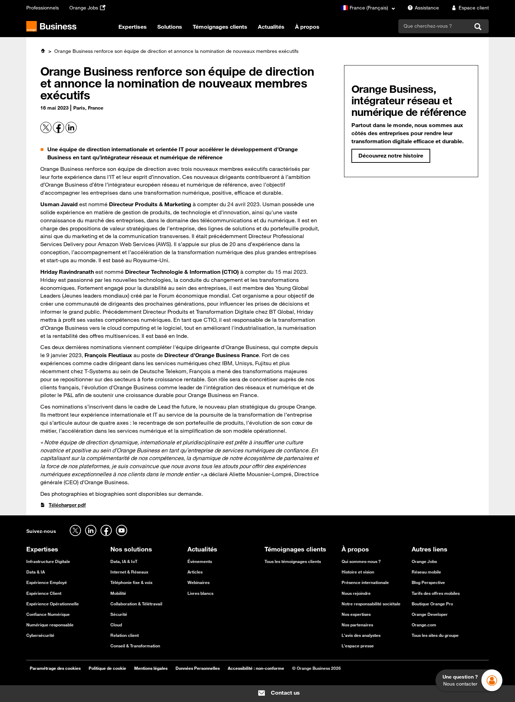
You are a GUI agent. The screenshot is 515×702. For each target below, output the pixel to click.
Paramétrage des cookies (55, 668)
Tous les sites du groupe (435, 635)
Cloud (116, 624)
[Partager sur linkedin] (71, 131)
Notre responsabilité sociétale (371, 603)
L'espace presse (358, 645)
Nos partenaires (357, 624)
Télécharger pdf (67, 505)
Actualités (271, 26)
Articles (194, 572)
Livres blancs (200, 593)
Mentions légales (150, 668)
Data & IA (35, 572)
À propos (307, 26)
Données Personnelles (198, 668)
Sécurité (118, 614)
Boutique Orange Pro (432, 603)
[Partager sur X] (46, 131)
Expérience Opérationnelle (52, 603)
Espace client (474, 8)
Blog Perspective (428, 582)
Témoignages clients (220, 26)
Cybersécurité (40, 635)
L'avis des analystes (361, 635)
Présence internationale (365, 582)
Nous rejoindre (356, 593)
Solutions (169, 26)
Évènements (199, 561)
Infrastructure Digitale (48, 561)
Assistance (427, 8)
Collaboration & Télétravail (136, 603)
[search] (434, 25)
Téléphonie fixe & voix (131, 582)
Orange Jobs (83, 8)
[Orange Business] (51, 26)
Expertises (132, 26)
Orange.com (424, 624)
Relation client (124, 635)
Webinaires (198, 582)
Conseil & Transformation (135, 645)
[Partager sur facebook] (59, 131)
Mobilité (118, 593)
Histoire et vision (358, 572)
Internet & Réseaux (129, 572)
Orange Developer (430, 614)
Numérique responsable (50, 624)
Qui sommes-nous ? (361, 561)
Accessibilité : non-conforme (256, 668)
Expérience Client (43, 593)
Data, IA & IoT (123, 561)
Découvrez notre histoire (390, 155)
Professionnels (42, 8)
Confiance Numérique (48, 614)
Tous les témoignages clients (293, 561)
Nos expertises (356, 614)
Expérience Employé (46, 582)
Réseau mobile (426, 572)
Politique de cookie (107, 668)
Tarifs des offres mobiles (436, 593)
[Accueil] (42, 50)
